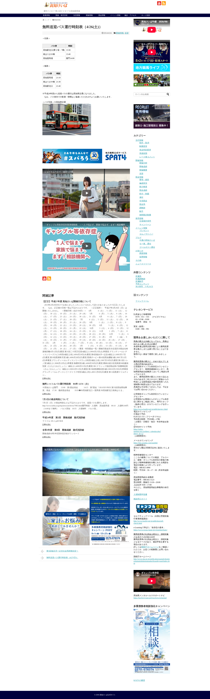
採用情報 (143, 257)
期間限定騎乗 (145, 215)
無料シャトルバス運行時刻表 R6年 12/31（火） (66, 384)
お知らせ (139, 251)
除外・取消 (144, 143)
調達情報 (143, 253)
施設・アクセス (130, 15)
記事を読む (46, 378)
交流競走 (143, 201)
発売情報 (139, 218)
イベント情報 (115, 15)
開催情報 (89, 15)
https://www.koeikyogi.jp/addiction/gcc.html (151, 409)
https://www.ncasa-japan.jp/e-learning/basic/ (150, 530)
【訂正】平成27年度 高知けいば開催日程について (66, 301)
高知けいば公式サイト (107, 695)
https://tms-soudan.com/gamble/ (146, 443)
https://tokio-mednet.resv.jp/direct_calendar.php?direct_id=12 (147, 431)
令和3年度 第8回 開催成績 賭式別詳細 (63, 430)
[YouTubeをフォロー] (159, 3)
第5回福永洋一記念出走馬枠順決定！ (62, 551)
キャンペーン (145, 224)
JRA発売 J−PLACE (144, 286)
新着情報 (46, 15)
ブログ (138, 238)
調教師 (142, 208)
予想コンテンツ (142, 284)
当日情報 (77, 15)
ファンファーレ (142, 301)
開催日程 (143, 163)
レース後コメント (147, 157)
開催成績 (143, 166)
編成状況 (143, 183)
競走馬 (142, 204)
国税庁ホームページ (150, 547)
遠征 (141, 197)
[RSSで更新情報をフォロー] (164, 3)
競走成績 (143, 190)
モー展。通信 (145, 244)
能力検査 (143, 187)
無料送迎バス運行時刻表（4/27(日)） (62, 558)
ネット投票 (146, 15)
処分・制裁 (144, 194)
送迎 (127, 33)
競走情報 (102, 15)
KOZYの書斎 (139, 680)
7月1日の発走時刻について (55, 399)
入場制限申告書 (140, 494)
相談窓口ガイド (140, 499)
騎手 (141, 211)
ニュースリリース (143, 264)
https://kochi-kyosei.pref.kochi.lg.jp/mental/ (150, 598)
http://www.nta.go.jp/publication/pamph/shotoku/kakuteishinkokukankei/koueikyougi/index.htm (152, 561)
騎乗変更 (143, 146)
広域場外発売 (145, 221)
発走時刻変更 (145, 150)
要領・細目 (144, 180)
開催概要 (143, 170)
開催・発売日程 (61, 15)
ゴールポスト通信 (147, 247)
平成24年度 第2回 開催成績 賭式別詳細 (63, 417)
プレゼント (144, 231)
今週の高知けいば (147, 240)
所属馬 (138, 276)
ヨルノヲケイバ (146, 234)
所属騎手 (139, 281)
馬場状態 (143, 153)
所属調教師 (140, 279)
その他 (138, 260)
